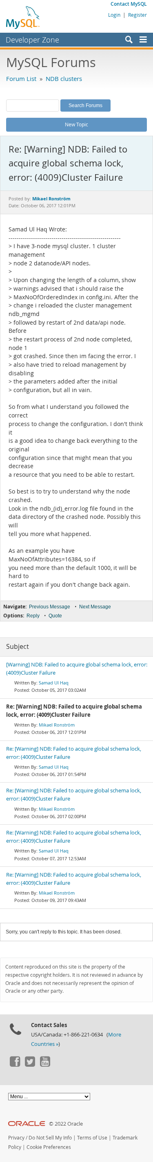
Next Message (95, 607)
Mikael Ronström (57, 725)
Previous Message (49, 607)
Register (137, 14)
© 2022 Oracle (66, 1123)
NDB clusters (64, 78)
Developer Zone (32, 40)
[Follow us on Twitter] (29, 1065)
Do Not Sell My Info (50, 1138)
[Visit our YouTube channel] (44, 1065)
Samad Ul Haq (54, 683)
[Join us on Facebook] (14, 1065)
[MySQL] (23, 17)
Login (114, 14)
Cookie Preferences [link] (49, 1147)
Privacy (16, 1138)
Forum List (21, 78)
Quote (55, 616)
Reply (33, 616)
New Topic (76, 124)
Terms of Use (92, 1138)
